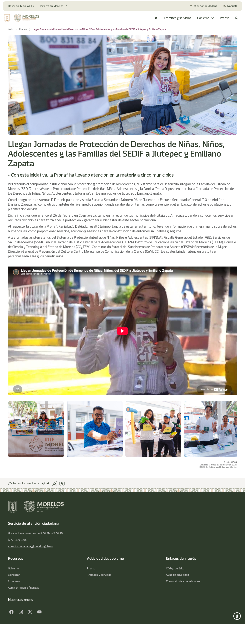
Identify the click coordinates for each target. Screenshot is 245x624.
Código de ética (175, 568)
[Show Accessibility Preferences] (237, 616)
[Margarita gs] (30, 612)
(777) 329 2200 (17, 540)
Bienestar (14, 575)
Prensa (91, 568)
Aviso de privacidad (177, 575)
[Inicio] (156, 18)
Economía (14, 581)
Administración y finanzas (23, 588)
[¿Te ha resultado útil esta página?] (54, 483)
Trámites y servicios (99, 575)
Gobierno (13, 568)
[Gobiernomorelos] (20, 612)
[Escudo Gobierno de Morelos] (24, 18)
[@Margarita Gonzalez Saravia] (39, 612)
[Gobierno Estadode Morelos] (11, 612)
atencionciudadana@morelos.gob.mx (30, 546)
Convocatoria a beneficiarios (183, 581)
